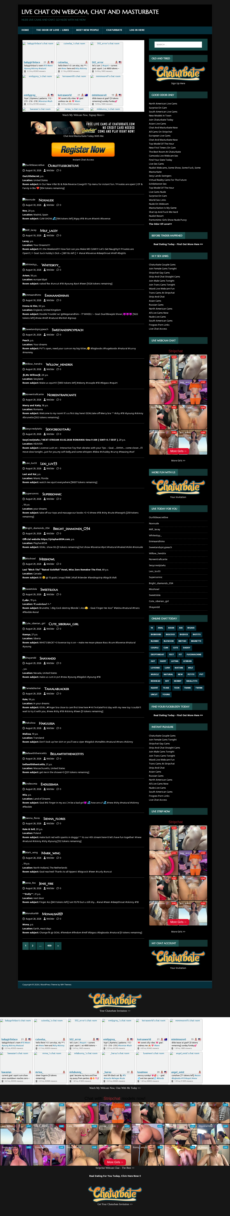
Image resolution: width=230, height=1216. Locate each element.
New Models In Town (160, 116)
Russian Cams (156, 305)
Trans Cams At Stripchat (162, 293)
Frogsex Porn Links (159, 325)
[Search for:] (178, 45)
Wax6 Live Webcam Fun (162, 289)
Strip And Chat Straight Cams (164, 277)
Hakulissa (47, 723)
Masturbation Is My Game (162, 208)
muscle (155, 674)
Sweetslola (49, 589)
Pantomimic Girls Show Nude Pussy (168, 220)
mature (179, 668)
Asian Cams (155, 301)
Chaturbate (114, 30)
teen (176, 688)
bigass (190, 628)
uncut (154, 694)
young (166, 694)
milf (190, 668)
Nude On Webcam (159, 204)
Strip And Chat (157, 297)
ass (181, 628)
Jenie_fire (46, 883)
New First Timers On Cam (162, 148)
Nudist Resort (156, 216)
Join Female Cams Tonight (163, 269)
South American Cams (160, 321)
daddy (186, 648)
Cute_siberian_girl (64, 624)
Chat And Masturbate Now (163, 128)
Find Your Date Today (160, 160)
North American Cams (160, 309)
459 (49, 946)
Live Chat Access (158, 329)
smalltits (191, 681)
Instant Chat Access (83, 160)
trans (187, 688)
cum (166, 648)
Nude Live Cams (157, 317)
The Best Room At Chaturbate (165, 152)
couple (155, 648)
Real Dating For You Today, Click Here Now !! (115, 1176)
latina (174, 661)
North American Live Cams (163, 104)
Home (25, 30)
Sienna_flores (54, 818)
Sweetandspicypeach (67, 330)
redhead (155, 681)
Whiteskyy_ (51, 265)
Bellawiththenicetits (67, 754)
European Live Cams (160, 136)
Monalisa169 (52, 914)
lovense (155, 668)
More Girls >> (178, 461)
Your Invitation (178, 497)
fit (180, 654)
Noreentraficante (61, 395)
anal (160, 628)
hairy (163, 661)
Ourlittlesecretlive (63, 165)
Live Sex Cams (156, 164)
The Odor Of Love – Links (52, 30)
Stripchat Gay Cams (159, 273)
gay (153, 661)
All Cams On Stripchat (160, 132)
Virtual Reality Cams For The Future (168, 180)
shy (167, 681)
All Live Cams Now (158, 313)
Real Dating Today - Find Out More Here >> (178, 244)
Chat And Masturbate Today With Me (83, 136)
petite (191, 674)
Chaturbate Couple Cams (162, 265)
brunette (196, 641)
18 (152, 628)
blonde (155, 641)
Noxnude (46, 200)
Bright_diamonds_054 (71, 528)
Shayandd (48, 658)
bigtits (197, 634)
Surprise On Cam (158, 108)
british (182, 641)
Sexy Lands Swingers (160, 176)
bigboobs (156, 634)
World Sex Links (157, 200)
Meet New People (87, 30)
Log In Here (137, 30)
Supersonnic (52, 494)
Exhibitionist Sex (158, 184)
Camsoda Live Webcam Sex (163, 156)
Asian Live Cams (157, 124)
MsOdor (50, 170)
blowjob (169, 641)
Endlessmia (49, 784)
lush (167, 668)
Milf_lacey (49, 230)
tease (166, 688)
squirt (154, 688)
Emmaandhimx (57, 295)
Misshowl (47, 559)
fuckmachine (194, 654)
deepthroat (157, 654)
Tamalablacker (56, 689)
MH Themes (66, 985)
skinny (177, 681)
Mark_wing (50, 853)
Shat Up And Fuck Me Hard (163, 212)
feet (171, 654)
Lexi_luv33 (48, 463)
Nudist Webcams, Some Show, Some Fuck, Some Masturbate (175, 170)
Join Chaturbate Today (161, 120)
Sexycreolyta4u (58, 429)
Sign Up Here (178, 83)
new (180, 674)
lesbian (187, 661)
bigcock (170, 634)
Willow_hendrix (59, 364)
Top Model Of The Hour (161, 144)
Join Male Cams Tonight (161, 281)
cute (175, 648)
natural (168, 674)
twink (199, 688)
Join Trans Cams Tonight (162, 285)
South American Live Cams (163, 112)
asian (171, 628)
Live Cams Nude (157, 192)
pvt (201, 674)
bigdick (184, 634)
